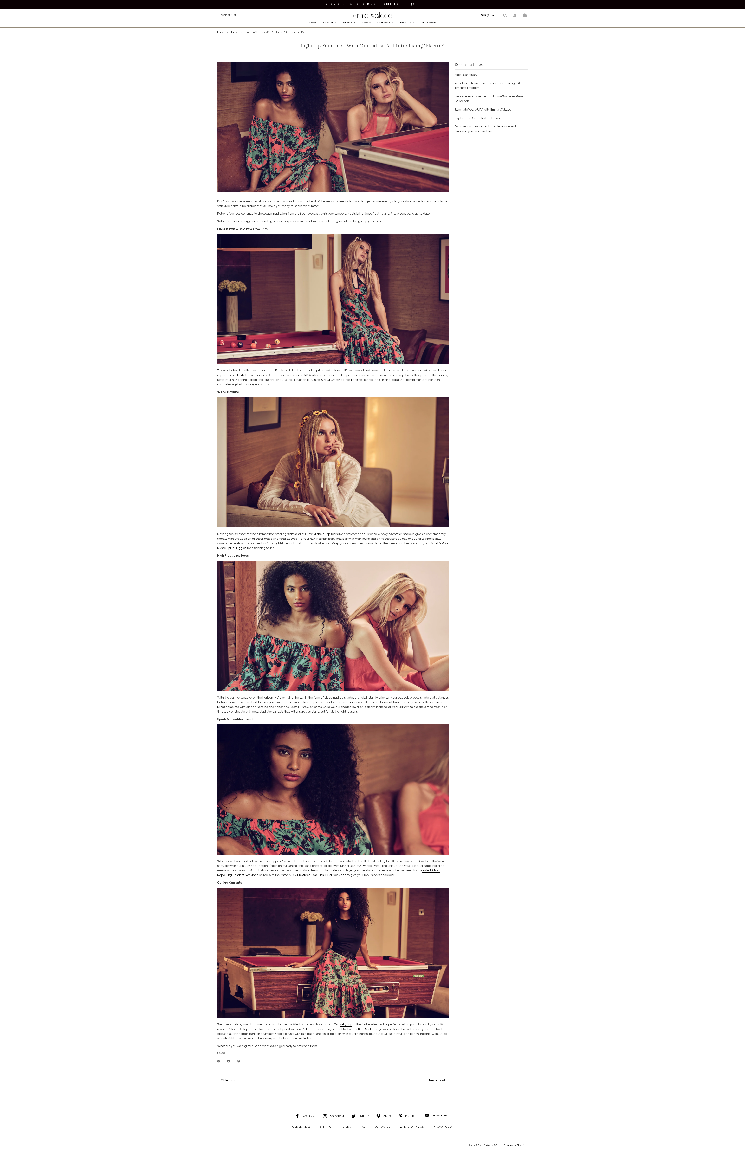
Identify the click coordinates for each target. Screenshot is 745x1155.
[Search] (505, 15)
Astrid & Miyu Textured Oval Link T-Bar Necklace (313, 875)
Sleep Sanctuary (466, 75)
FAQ (362, 1126)
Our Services (428, 22)
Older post (228, 1080)
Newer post (437, 1080)
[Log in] (515, 15)
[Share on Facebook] (218, 1061)
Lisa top (347, 702)
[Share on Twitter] (228, 1061)
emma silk (349, 22)
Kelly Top (346, 1024)
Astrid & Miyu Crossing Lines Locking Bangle (342, 380)
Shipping (325, 1126)
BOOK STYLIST (228, 15)
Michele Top (322, 534)
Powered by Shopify (514, 1145)
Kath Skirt (364, 1029)
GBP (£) (486, 15)
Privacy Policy (443, 1126)
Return (346, 1126)
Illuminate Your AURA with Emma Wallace (483, 109)
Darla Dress (245, 375)
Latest (234, 32)
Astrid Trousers (313, 1029)
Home (313, 22)
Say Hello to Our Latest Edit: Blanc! (478, 118)
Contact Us (382, 1126)
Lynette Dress (371, 866)
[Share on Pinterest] (238, 1061)
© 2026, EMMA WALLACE (483, 1145)
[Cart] (525, 15)
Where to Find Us (412, 1126)
